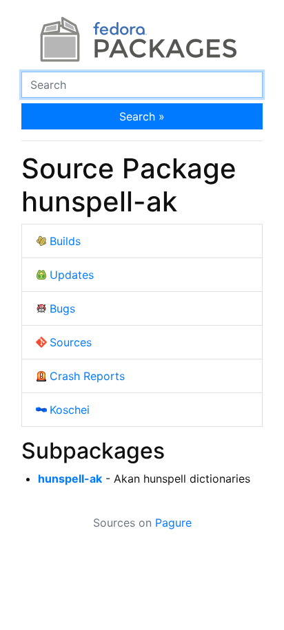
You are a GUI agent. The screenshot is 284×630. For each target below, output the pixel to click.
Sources (71, 342)
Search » (142, 116)
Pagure (173, 522)
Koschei (70, 410)
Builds (65, 241)
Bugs (62, 308)
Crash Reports (87, 376)
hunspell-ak (70, 478)
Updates (72, 275)
